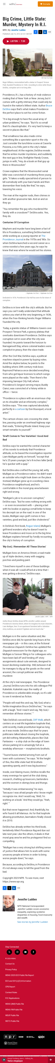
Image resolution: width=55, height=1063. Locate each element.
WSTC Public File (12, 1021)
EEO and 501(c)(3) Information (18, 981)
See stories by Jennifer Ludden (32, 921)
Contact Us (10, 964)
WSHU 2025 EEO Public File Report (19, 975)
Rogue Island (33, 525)
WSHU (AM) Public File (14, 1004)
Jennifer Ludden (18, 30)
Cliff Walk (38, 719)
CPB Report (10, 987)
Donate (46, 4)
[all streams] (51, 1059)
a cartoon (20, 409)
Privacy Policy (11, 970)
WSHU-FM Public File (13, 1010)
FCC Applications (12, 998)
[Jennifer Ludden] (9, 903)
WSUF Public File (12, 1015)
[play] (4, 1059)
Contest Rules (11, 993)
